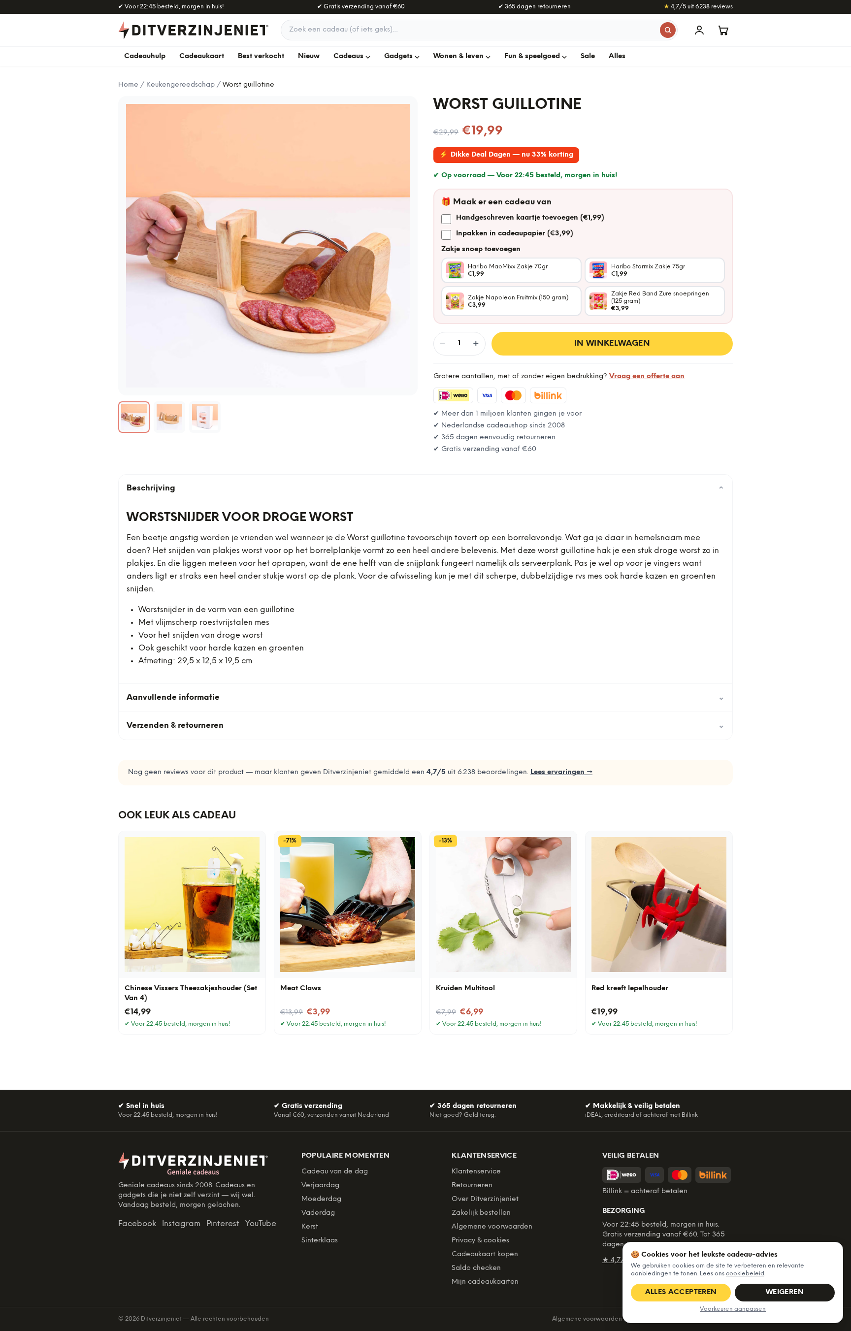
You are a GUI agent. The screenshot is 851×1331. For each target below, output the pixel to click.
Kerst (309, 1227)
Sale (588, 56)
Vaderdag (318, 1213)
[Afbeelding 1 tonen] (134, 417)
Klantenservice (476, 1171)
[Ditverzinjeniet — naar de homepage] (193, 30)
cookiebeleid (745, 1273)
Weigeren (785, 1292)
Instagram (181, 1224)
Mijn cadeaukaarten (485, 1282)
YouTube (260, 1224)
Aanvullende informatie (425, 697)
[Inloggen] (699, 30)
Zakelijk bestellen (481, 1213)
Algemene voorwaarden (492, 1227)
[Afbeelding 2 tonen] (169, 417)
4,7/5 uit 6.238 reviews (698, 6)
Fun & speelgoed (532, 56)
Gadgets (398, 56)
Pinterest (222, 1224)
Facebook (137, 1224)
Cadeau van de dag (334, 1171)
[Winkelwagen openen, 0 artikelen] (723, 30)
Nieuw (309, 56)
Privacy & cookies (480, 1240)
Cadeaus (348, 56)
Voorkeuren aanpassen (733, 1309)
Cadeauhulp (144, 56)
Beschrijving (425, 488)
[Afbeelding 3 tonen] (205, 417)
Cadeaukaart (201, 56)
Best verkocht (261, 56)
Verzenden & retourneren (425, 725)
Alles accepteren (681, 1292)
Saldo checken (476, 1268)
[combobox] (479, 30)
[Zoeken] (668, 30)
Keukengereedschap (180, 85)
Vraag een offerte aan (647, 376)
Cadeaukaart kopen (485, 1254)
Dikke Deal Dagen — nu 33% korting (506, 155)
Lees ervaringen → (561, 772)
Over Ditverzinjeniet (485, 1199)
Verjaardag (320, 1185)
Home (128, 85)
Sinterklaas (319, 1240)
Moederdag (321, 1199)
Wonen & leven (458, 56)
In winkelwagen (612, 343)
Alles (617, 56)
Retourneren (472, 1185)
